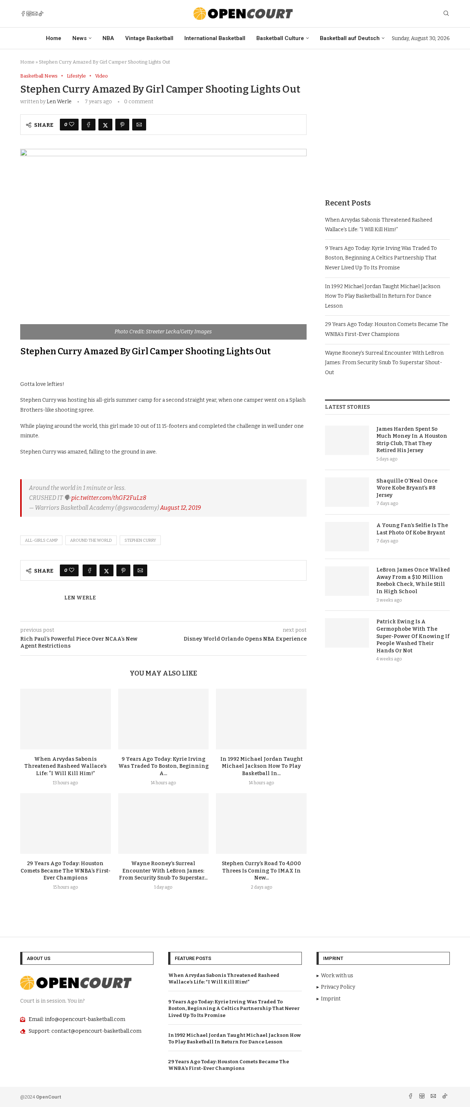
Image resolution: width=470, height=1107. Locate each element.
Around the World (91, 540)
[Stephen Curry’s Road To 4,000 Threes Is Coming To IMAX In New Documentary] (261, 823)
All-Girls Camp (41, 540)
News (79, 38)
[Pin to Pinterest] (122, 124)
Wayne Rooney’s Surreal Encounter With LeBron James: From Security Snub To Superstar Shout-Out (384, 363)
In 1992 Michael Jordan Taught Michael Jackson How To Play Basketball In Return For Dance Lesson (382, 296)
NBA (108, 38)
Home (53, 38)
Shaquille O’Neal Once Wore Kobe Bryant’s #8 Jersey (406, 488)
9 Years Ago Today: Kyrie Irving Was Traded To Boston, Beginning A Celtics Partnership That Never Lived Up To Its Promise (381, 258)
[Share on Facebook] (88, 124)
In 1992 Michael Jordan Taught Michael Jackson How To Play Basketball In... (261, 766)
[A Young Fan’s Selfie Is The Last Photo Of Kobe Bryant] (347, 536)
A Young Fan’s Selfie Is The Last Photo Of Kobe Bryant (412, 529)
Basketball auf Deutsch (350, 38)
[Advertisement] (387, 124)
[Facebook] (23, 14)
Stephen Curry (140, 540)
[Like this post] (71, 124)
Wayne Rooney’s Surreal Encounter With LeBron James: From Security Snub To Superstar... (163, 870)
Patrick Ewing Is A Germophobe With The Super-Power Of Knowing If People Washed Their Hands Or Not (412, 636)
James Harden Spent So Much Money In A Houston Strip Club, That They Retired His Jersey (411, 440)
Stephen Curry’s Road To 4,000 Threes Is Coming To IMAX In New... (261, 870)
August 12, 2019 (180, 507)
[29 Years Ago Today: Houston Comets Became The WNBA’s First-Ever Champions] (65, 823)
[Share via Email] (139, 124)
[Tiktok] (41, 14)
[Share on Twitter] (105, 124)
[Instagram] (29, 14)
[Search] (446, 14)
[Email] (35, 14)
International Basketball (214, 38)
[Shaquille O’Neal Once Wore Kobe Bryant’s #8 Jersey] (347, 492)
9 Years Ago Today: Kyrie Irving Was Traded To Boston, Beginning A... (163, 766)
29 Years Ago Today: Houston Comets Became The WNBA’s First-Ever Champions (66, 870)
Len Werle (59, 101)
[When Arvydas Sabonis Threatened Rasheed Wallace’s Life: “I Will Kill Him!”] (65, 719)
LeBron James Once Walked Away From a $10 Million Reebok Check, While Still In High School (413, 581)
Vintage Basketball (149, 38)
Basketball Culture (280, 38)
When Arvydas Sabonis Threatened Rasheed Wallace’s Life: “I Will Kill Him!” (65, 766)
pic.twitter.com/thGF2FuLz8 (108, 497)
